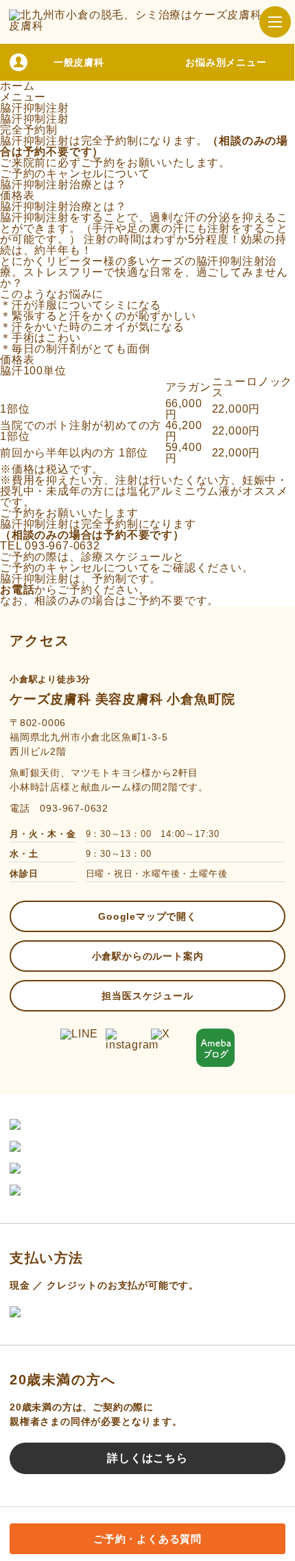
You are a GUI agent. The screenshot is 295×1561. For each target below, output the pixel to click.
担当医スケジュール (147, 995)
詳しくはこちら (147, 1458)
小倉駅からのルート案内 (148, 956)
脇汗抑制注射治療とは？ (63, 184)
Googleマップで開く (147, 916)
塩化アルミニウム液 (179, 491)
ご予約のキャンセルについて (75, 173)
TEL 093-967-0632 (50, 546)
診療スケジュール (127, 557)
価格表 (17, 195)
